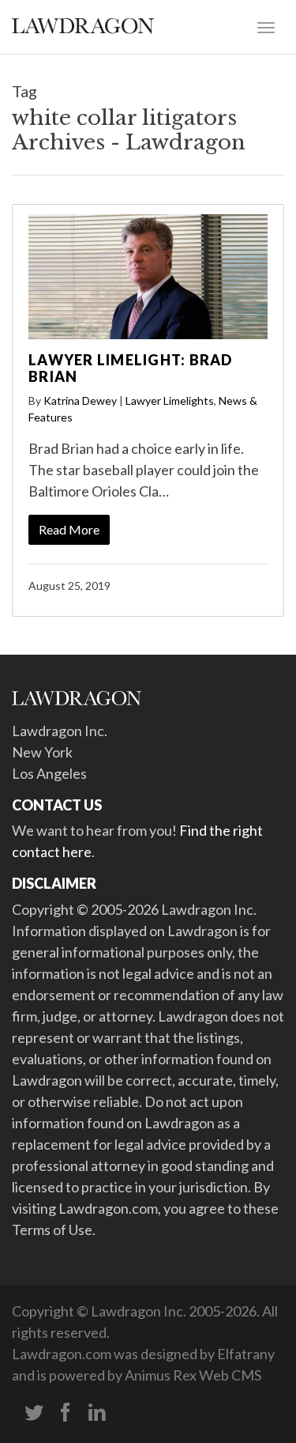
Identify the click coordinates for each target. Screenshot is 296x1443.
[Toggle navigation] (266, 26)
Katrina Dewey (80, 400)
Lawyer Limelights (170, 400)
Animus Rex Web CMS (193, 1375)
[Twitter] (33, 1413)
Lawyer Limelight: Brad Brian (130, 368)
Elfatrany (246, 1353)
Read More (69, 529)
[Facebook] (65, 1413)
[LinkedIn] (97, 1413)
